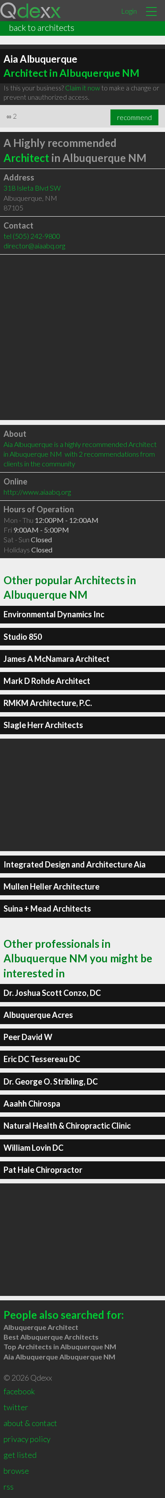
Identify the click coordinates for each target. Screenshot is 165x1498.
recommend (134, 117)
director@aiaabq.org (34, 245)
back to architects (41, 27)
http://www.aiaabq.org (37, 492)
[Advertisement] (82, 337)
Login (129, 11)
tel (32, 236)
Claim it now (82, 88)
